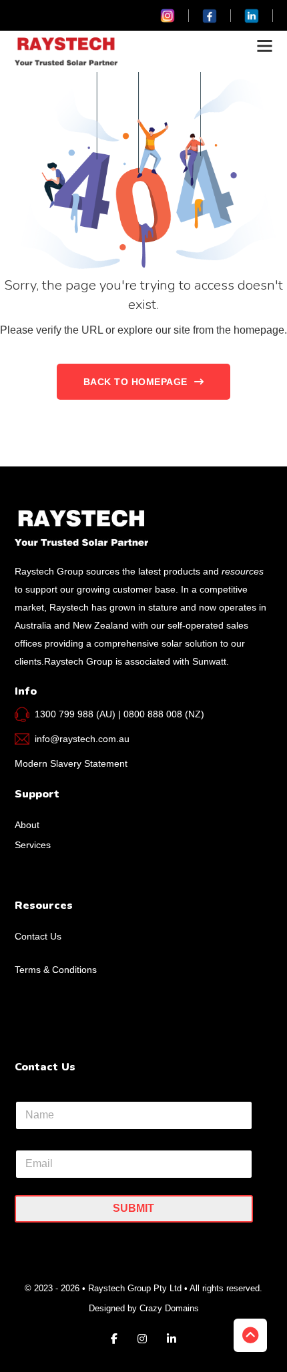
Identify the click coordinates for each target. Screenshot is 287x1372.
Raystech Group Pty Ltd (136, 1288)
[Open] (264, 45)
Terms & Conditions (56, 969)
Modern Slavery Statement (71, 763)
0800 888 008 (152, 714)
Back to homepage (135, 381)
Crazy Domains (169, 1308)
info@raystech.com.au (82, 738)
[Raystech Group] (66, 51)
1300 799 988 (64, 714)
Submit (133, 1208)
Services (33, 844)
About (27, 824)
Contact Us (38, 936)
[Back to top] (250, 1335)
